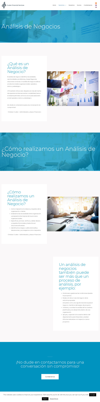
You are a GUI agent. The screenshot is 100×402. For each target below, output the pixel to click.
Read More (54, 399)
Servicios (61, 5)
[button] (50, 376)
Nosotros (71, 5)
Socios (79, 5)
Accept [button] (92, 395)
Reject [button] (45, 399)
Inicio (54, 5)
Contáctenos (88, 5)
